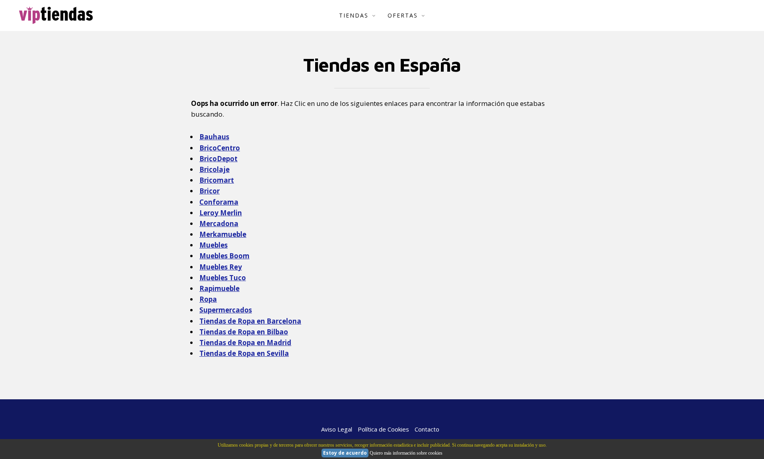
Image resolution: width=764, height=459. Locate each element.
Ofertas (403, 15)
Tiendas (353, 15)
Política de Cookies (383, 429)
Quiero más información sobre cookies (406, 453)
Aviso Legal (336, 429)
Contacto (427, 429)
